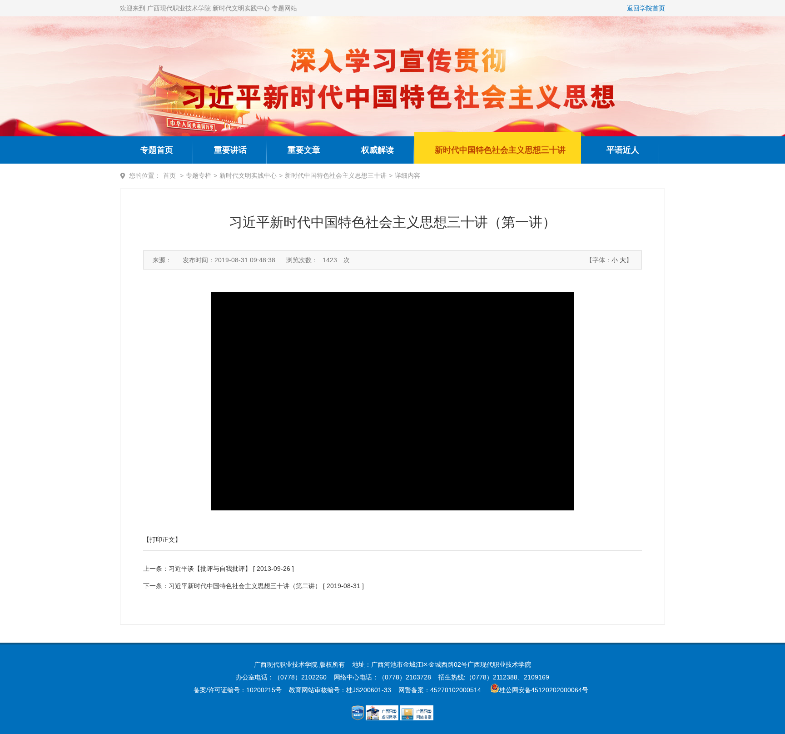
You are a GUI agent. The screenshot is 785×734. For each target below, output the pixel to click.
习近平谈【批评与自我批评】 (210, 568)
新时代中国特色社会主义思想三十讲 (500, 150)
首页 (169, 175)
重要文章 (304, 150)
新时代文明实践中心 (248, 175)
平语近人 (622, 150)
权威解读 (377, 150)
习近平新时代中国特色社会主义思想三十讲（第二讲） (245, 585)
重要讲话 (230, 150)
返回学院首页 (646, 8)
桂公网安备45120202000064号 (545, 690)
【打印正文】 (162, 539)
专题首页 (156, 150)
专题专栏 (198, 175)
